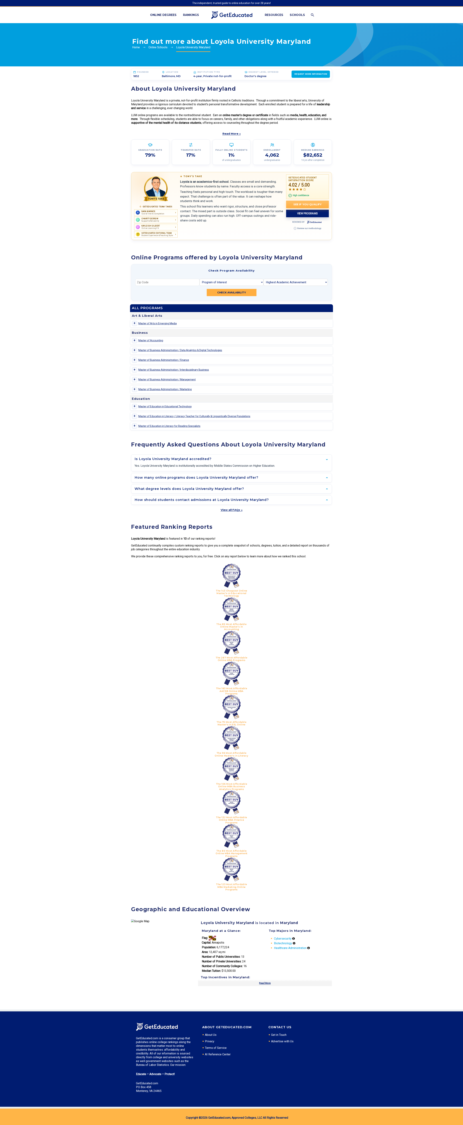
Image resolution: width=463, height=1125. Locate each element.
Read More (265, 983)
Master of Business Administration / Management (167, 379)
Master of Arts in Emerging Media (157, 323)
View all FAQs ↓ (232, 510)
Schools (297, 15)
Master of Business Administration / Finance (163, 360)
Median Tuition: (211, 971)
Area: (205, 952)
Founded (143, 72)
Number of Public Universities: (221, 956)
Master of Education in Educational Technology (165, 406)
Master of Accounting (150, 340)
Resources (274, 15)
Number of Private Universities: (221, 961)
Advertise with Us (282, 1041)
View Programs (307, 213)
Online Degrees (163, 15)
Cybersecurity (283, 938)
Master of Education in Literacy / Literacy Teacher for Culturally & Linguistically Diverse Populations (194, 416)
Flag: (205, 938)
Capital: (206, 942)
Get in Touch (278, 1035)
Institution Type (208, 72)
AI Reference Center (218, 1054)
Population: (209, 947)
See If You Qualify (307, 204)
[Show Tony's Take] (156, 188)
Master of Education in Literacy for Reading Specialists (169, 426)
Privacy (209, 1041)
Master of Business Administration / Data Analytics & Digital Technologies (180, 350)
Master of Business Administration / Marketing (165, 389)
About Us (210, 1035)
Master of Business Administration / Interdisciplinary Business (173, 369)
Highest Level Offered (264, 72)
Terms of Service (216, 1048)
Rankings (191, 15)
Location (172, 72)
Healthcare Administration (290, 948)
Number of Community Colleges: (222, 966)
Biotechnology (283, 943)
